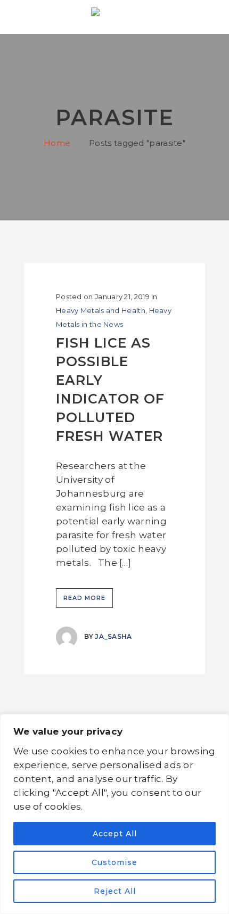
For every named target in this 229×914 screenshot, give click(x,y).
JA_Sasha (113, 636)
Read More (84, 598)
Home (57, 143)
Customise (114, 862)
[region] (114, 814)
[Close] (217, 723)
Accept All (115, 833)
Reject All (115, 891)
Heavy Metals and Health (100, 310)
